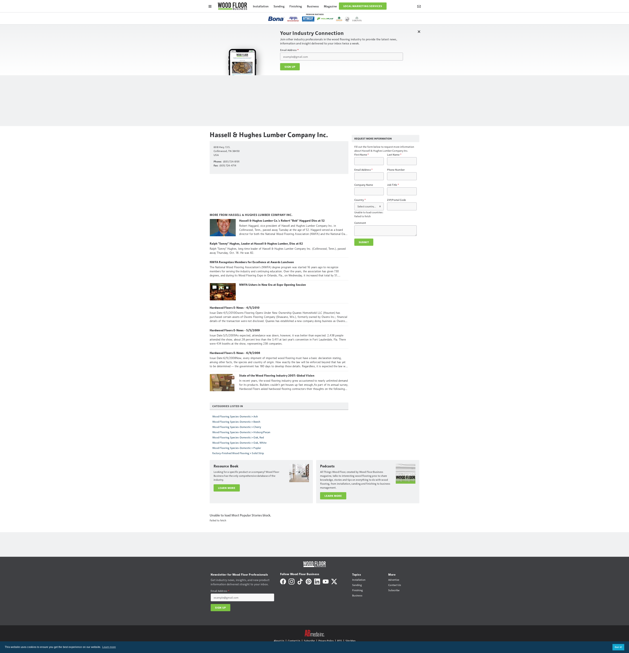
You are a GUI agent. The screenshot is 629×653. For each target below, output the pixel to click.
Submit (364, 242)
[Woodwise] (293, 19)
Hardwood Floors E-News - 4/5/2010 (234, 308)
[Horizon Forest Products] (339, 19)
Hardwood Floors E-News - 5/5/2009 (235, 330)
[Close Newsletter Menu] (419, 32)
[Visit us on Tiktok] (300, 581)
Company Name (363, 184)
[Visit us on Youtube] (326, 581)
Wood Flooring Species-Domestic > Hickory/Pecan (241, 432)
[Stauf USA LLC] (308, 19)
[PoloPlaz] (325, 18)
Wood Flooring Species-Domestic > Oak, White (239, 442)
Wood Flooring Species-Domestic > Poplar (236, 448)
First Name (361, 154)
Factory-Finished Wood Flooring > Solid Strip (238, 453)
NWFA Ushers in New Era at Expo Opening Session (272, 285)
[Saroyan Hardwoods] (357, 19)
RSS (339, 640)
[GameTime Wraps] (347, 19)
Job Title (393, 184)
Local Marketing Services (362, 6)
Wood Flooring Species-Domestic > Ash (235, 416)
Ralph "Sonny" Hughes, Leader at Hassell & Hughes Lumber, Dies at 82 (256, 243)
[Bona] (276, 19)
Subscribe (309, 640)
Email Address (289, 50)
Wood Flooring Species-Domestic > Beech (236, 421)
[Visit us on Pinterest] (309, 581)
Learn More (226, 488)
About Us (279, 640)
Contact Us (294, 640)
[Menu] (210, 6)
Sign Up (290, 66)
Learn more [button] (109, 647)
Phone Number (396, 169)
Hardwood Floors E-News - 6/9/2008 (235, 353)
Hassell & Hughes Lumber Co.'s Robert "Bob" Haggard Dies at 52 (282, 220)
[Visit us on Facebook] (283, 581)
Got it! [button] (618, 647)
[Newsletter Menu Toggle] (419, 6)
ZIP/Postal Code (396, 200)
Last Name (394, 154)
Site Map (350, 640)
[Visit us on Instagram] (292, 581)
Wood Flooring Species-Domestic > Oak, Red (238, 437)
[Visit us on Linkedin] (317, 581)
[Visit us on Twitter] (334, 581)
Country (360, 200)
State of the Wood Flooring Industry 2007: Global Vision (276, 375)
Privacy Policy (326, 640)
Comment (360, 222)
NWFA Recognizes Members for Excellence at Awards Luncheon (252, 262)
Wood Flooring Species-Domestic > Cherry (236, 427)
